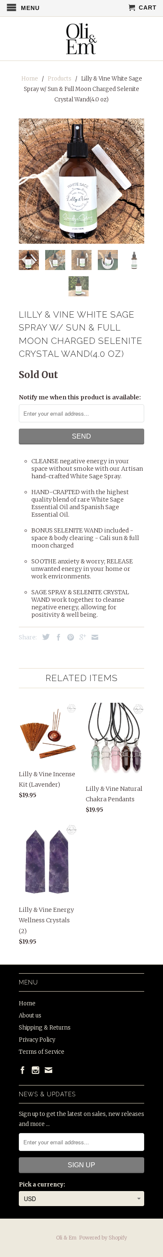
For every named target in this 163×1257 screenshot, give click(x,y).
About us (30, 1015)
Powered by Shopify (103, 1237)
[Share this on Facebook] (56, 637)
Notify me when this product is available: (80, 397)
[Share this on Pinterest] (68, 637)
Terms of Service (41, 1051)
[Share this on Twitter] (44, 637)
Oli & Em (66, 1237)
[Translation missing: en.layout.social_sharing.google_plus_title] (80, 637)
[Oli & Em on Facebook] (22, 1070)
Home (27, 1003)
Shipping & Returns (45, 1027)
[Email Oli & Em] (48, 1070)
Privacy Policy (37, 1039)
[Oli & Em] (81, 38)
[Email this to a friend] (92, 637)
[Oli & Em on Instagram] (35, 1070)
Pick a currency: (42, 1184)
